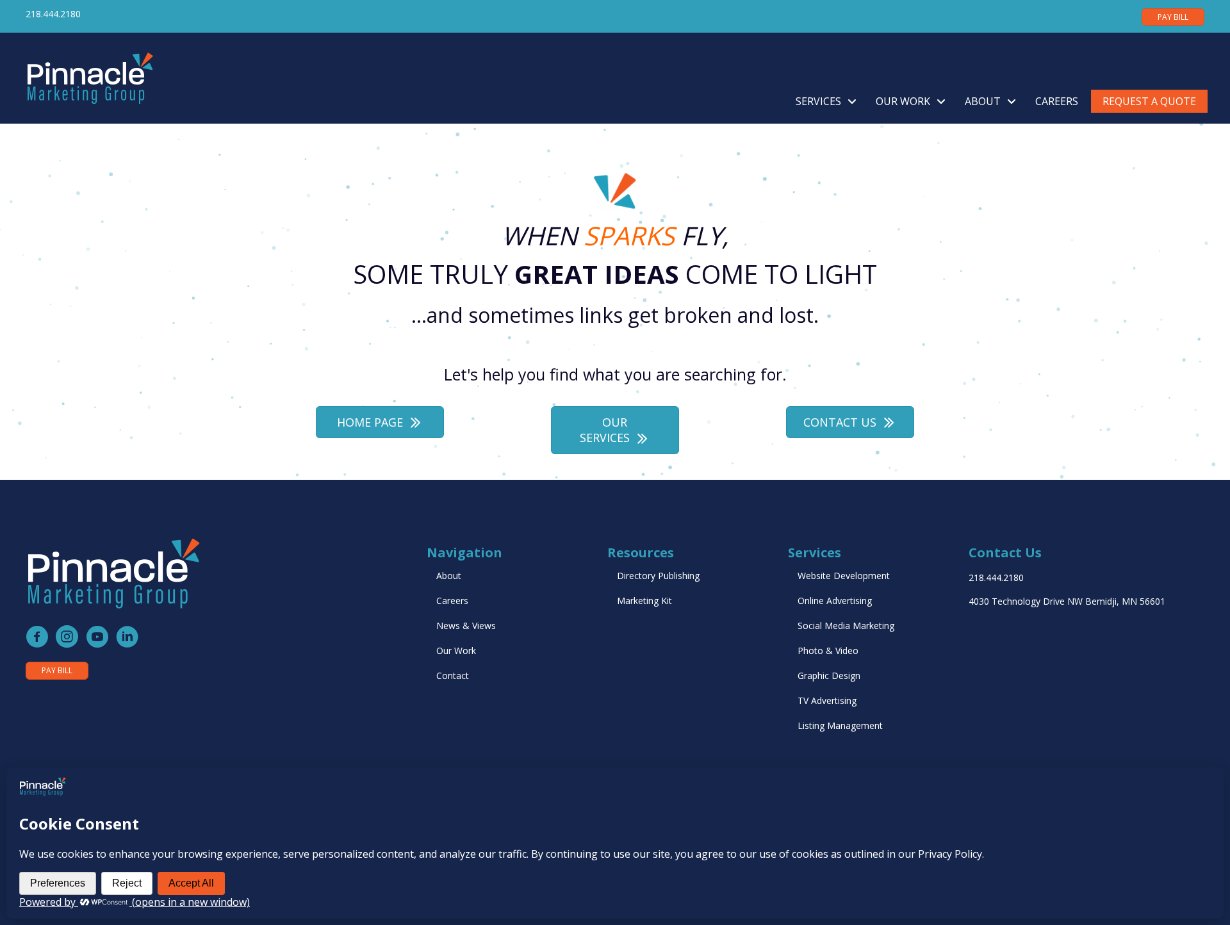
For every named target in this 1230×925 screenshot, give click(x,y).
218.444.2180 (53, 14)
